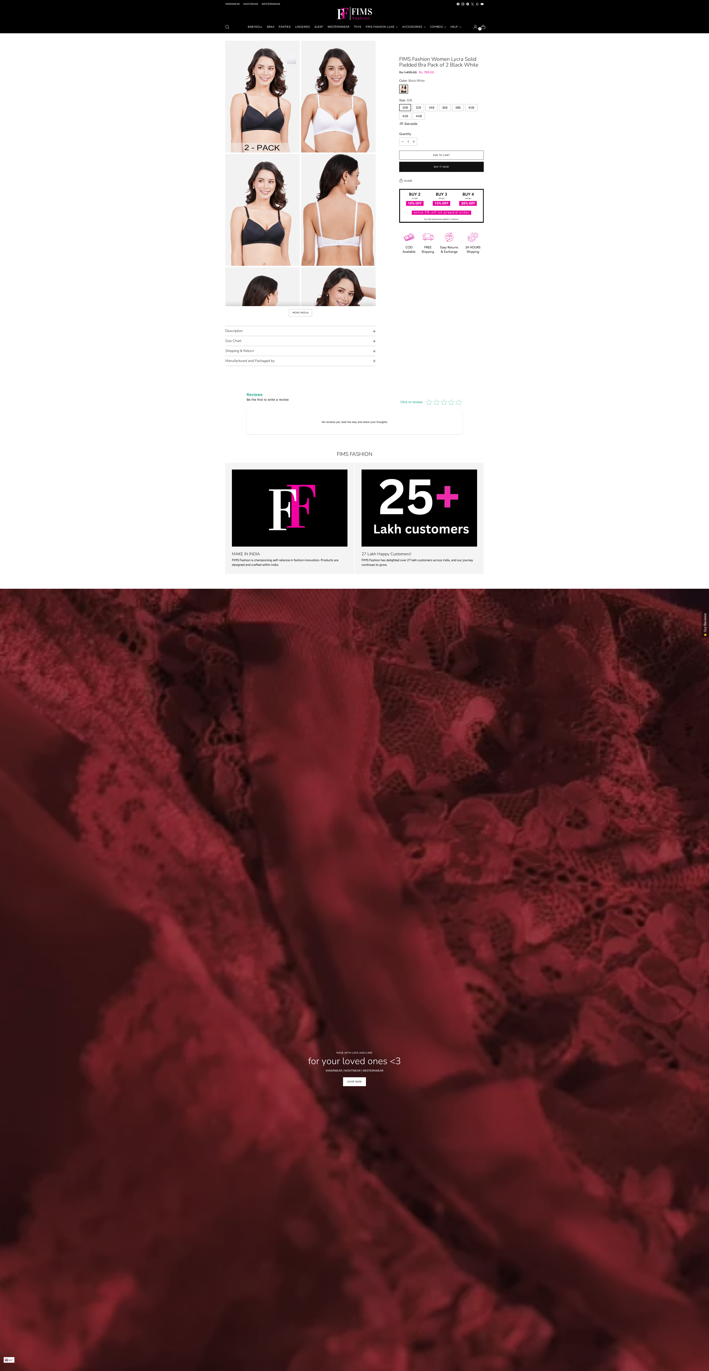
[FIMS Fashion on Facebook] (458, 4)
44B (419, 116)
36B (444, 107)
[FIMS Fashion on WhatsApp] (477, 4)
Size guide (410, 123)
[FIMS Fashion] (354, 14)
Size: (405, 100)
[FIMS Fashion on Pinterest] (467, 4)
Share (408, 180)
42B (405, 116)
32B (418, 107)
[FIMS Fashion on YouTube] (482, 4)
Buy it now (441, 166)
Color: (412, 80)
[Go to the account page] (474, 27)
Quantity (405, 134)
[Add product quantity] (413, 141)
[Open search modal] (227, 27)
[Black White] (403, 89)
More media (300, 312)
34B (431, 107)
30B (405, 107)
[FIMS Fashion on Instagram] (463, 4)
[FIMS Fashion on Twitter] (472, 4)
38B (457, 107)
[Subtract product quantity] (402, 141)
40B (471, 107)
